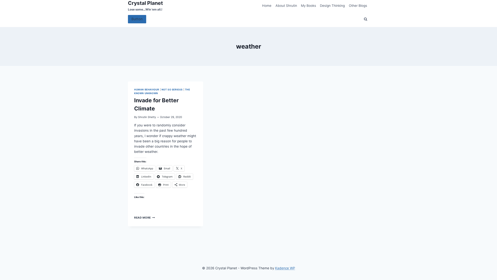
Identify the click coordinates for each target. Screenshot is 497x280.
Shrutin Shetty (147, 117)
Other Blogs (358, 6)
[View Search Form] (365, 19)
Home (266, 6)
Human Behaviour (146, 89)
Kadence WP (285, 268)
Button (137, 19)
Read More (144, 217)
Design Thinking (332, 6)
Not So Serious (172, 89)
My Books (308, 6)
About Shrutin (286, 6)
